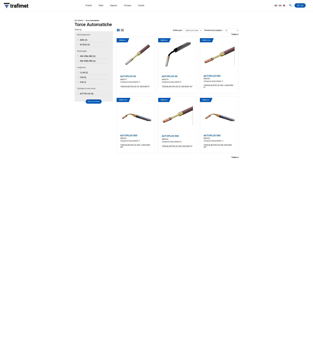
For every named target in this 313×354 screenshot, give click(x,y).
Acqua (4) (85, 44)
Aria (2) (83, 40)
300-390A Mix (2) (87, 56)
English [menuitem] (284, 5)
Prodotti (88, 5)
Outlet (101, 5)
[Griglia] (118, 30)
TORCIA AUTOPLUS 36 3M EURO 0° (135, 87)
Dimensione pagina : (213, 30)
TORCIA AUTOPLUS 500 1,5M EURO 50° (135, 146)
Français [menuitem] (276, 5)
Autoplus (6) (86, 93)
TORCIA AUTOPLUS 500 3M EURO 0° (177, 146)
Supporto (113, 5)
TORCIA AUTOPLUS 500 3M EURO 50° (218, 146)
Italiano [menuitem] (280, 5)
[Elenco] (122, 30)
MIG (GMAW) (79, 20)
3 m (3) (83, 77)
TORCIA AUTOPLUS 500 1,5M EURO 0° (218, 86)
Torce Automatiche (92, 20)
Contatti (141, 5)
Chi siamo (127, 5)
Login (302, 5)
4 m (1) (83, 82)
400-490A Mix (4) (87, 61)
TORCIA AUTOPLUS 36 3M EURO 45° (177, 87)
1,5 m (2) (84, 72)
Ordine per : (178, 30)
